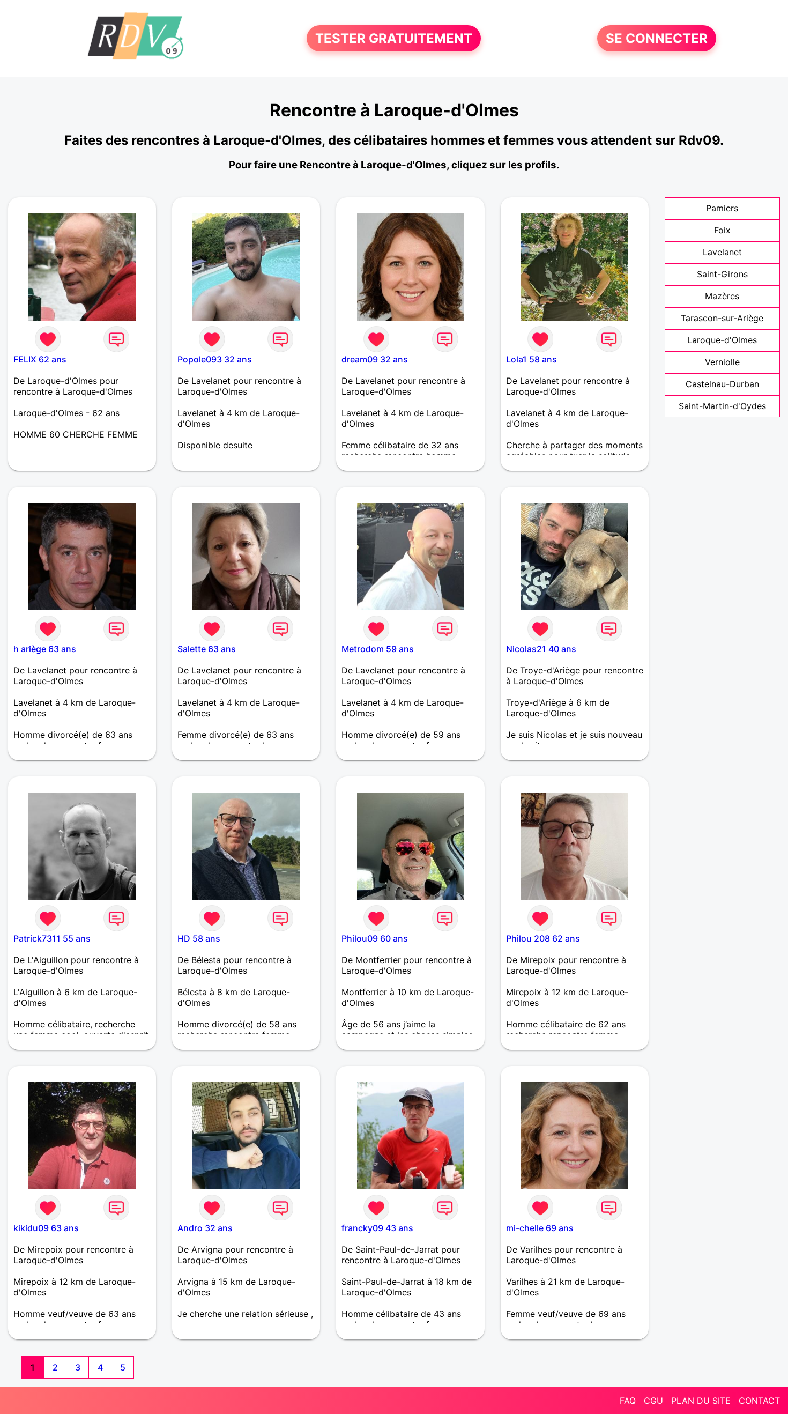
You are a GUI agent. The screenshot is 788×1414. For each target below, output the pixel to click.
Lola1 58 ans (531, 359)
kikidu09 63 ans (46, 1228)
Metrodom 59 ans (377, 648)
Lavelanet (722, 252)
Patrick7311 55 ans (52, 938)
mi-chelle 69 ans (540, 1228)
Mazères (722, 296)
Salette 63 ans (206, 648)
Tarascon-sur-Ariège (722, 318)
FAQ (628, 1400)
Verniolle (722, 362)
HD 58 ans (198, 938)
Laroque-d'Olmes (722, 340)
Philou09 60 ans (374, 938)
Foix (722, 230)
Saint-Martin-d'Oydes (722, 406)
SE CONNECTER (657, 38)
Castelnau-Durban (722, 384)
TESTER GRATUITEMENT (393, 38)
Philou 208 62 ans (543, 938)
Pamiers (722, 208)
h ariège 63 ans (44, 648)
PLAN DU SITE (701, 1400)
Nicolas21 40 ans (541, 648)
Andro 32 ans (205, 1228)
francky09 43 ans (377, 1228)
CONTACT (759, 1400)
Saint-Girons (722, 274)
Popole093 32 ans (214, 359)
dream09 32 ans (374, 359)
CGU (653, 1400)
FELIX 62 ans (39, 359)
